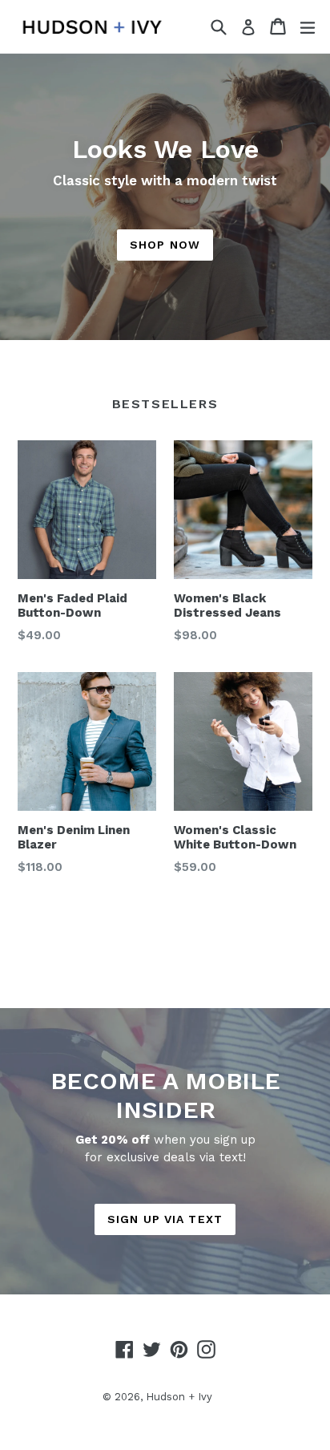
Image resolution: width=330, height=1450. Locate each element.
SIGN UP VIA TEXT (165, 1219)
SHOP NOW (165, 244)
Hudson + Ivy (179, 1397)
